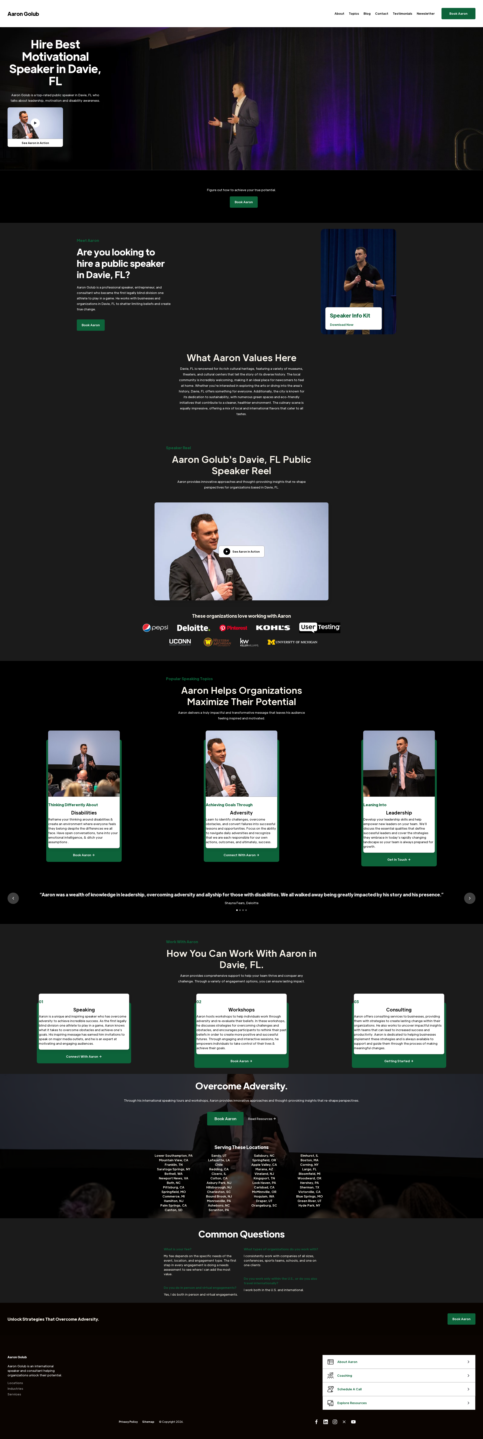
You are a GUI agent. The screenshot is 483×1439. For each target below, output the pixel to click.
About (339, 13)
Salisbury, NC (264, 1156)
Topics (354, 13)
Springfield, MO (174, 1192)
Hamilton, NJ (173, 1201)
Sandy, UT (219, 1156)
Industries (15, 1389)
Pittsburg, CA (173, 1187)
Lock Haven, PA (264, 1183)
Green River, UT (309, 1201)
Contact (381, 13)
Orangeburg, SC (264, 1205)
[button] (13, 898)
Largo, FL (309, 1169)
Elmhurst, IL (309, 1156)
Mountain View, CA (173, 1160)
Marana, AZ (264, 1169)
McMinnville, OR (264, 1192)
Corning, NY (309, 1165)
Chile (219, 1165)
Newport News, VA (173, 1178)
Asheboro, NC (219, 1205)
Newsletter (426, 13)
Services (14, 1394)
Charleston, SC (219, 1192)
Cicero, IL (219, 1174)
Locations (15, 1383)
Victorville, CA (309, 1192)
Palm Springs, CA (173, 1205)
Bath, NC (174, 1183)
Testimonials (402, 13)
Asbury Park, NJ (219, 1183)
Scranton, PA (219, 1210)
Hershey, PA (309, 1183)
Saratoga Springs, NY (173, 1169)
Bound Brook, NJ (219, 1196)
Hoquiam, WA (264, 1196)
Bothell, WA (174, 1174)
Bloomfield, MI (309, 1174)
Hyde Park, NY (309, 1205)
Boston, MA (309, 1160)
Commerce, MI (173, 1196)
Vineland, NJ (264, 1174)
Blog (367, 13)
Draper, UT (264, 1201)
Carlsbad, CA (264, 1187)
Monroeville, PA (219, 1201)
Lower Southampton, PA (174, 1156)
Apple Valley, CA (264, 1165)
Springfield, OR (264, 1160)
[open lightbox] (35, 123)
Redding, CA (219, 1169)
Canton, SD (173, 1210)
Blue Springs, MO (309, 1196)
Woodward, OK (309, 1178)
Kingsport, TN (264, 1178)
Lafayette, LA (219, 1160)
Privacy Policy (128, 1421)
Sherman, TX (309, 1187)
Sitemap (148, 1421)
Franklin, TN (174, 1165)
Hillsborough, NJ (219, 1187)
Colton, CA (219, 1178)
